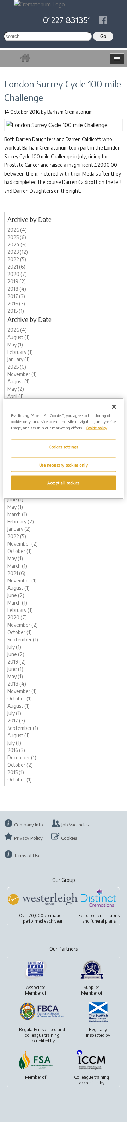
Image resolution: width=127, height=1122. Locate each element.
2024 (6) (17, 245)
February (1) (20, 352)
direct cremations (103, 915)
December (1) (21, 757)
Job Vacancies (75, 824)
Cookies (69, 838)
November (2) (22, 544)
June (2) (15, 595)
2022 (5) (16, 259)
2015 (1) (15, 311)
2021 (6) (16, 267)
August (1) (18, 337)
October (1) (19, 551)
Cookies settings (63, 446)
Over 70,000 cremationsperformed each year (42, 918)
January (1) (18, 359)
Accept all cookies (63, 483)
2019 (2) (16, 281)
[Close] (114, 407)
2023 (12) (17, 252)
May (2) (15, 389)
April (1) (15, 396)
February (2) (20, 521)
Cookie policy (96, 427)
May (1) (15, 345)
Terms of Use (27, 855)
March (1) (17, 514)
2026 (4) (17, 230)
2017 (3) (16, 296)
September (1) (22, 639)
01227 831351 (67, 19)
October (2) (20, 765)
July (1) (14, 647)
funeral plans (103, 921)
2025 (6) (16, 237)
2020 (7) (17, 274)
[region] (63, 448)
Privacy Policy (28, 838)
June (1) (15, 499)
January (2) (19, 529)
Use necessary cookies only (63, 464)
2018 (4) (16, 289)
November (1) (22, 374)
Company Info (28, 824)
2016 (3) (16, 303)
